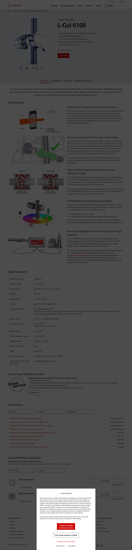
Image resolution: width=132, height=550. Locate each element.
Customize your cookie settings (66, 541)
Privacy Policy (60, 546)
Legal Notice (72, 546)
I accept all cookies (66, 527)
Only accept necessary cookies (66, 535)
